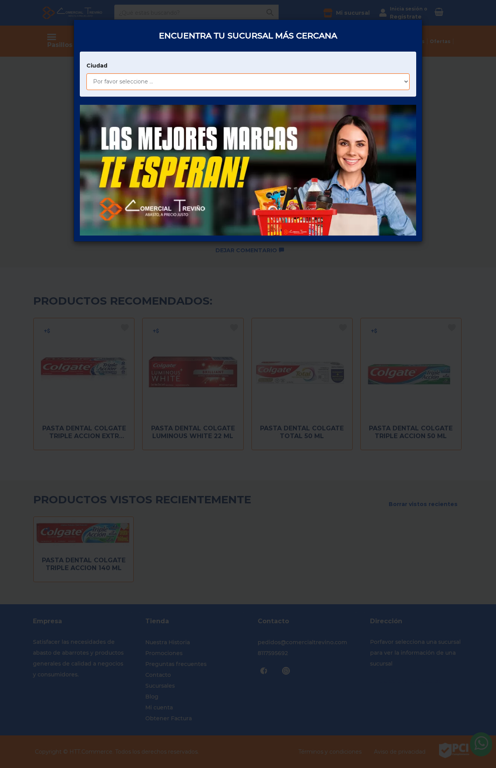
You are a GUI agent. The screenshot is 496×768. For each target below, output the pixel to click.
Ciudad (96, 65)
